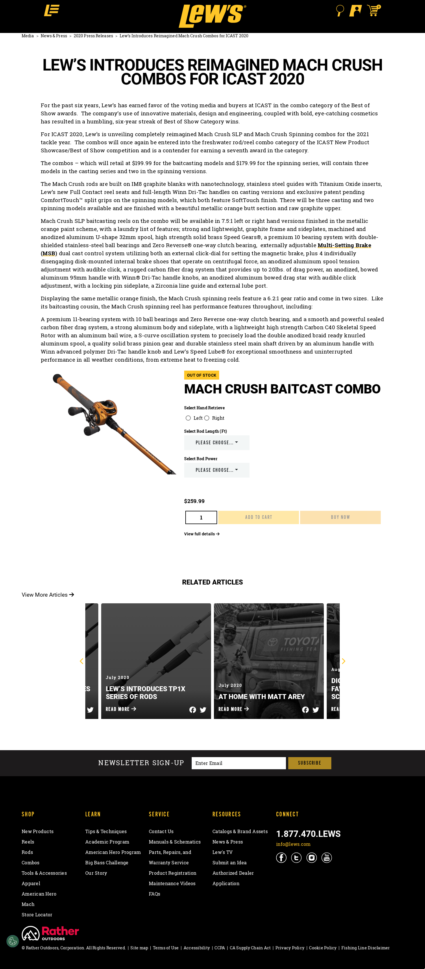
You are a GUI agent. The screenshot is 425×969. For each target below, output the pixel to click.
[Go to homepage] (212, 16)
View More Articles (45, 594)
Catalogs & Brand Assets (240, 831)
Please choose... (215, 443)
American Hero (39, 894)
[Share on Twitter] (90, 708)
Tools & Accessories (44, 873)
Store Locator (37, 914)
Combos (31, 862)
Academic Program (107, 842)
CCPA (220, 947)
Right (218, 418)
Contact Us (161, 831)
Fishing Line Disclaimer (365, 947)
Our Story (96, 873)
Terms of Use (166, 947)
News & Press (54, 35)
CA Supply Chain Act (250, 947)
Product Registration (172, 873)
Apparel (31, 883)
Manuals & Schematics (175, 842)
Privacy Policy (290, 947)
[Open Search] (340, 11)
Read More (118, 709)
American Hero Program (113, 852)
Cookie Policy (323, 947)
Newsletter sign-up (141, 763)
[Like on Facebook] (281, 857)
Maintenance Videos (172, 883)
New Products (37, 831)
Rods (27, 852)
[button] (52, 10)
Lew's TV (222, 852)
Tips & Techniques (106, 831)
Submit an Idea (229, 862)
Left (198, 418)
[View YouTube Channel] (327, 857)
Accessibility (197, 947)
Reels (28, 842)
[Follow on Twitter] (296, 857)
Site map (139, 947)
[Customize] (12, 941)
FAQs (154, 894)
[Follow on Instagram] (312, 857)
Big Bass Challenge (107, 862)
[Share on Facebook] (192, 708)
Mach (28, 904)
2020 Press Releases (93, 35)
